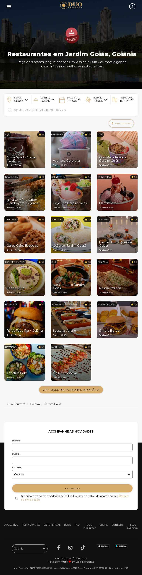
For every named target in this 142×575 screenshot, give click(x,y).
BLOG (67, 524)
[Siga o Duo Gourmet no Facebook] (58, 548)
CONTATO (117, 524)
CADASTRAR (72, 488)
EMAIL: (16, 454)
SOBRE (104, 524)
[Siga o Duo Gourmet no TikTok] (83, 548)
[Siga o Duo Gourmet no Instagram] (70, 548)
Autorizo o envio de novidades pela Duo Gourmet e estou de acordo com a (74, 497)
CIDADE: (17, 467)
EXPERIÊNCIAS (52, 524)
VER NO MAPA (123, 123)
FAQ (77, 524)
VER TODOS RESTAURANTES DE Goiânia (71, 390)
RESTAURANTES (31, 524)
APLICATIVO (11, 524)
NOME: (16, 440)
